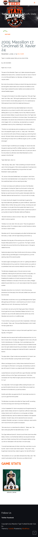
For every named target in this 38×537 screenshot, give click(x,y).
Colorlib (11, 528)
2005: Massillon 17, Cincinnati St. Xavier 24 (18, 46)
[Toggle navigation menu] (34, 2)
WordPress (25, 528)
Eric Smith (21, 54)
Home (8, 20)
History (7, 34)
